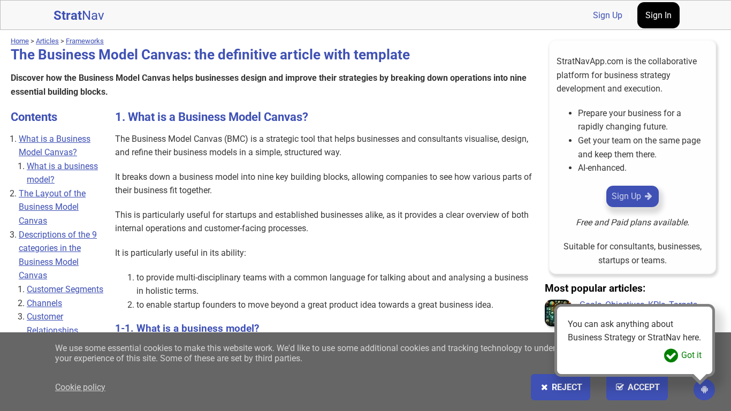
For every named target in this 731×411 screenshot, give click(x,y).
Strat (79, 15)
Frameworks (85, 41)
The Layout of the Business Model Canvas (52, 207)
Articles (47, 41)
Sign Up (607, 15)
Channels (44, 303)
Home (20, 41)
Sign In (658, 15)
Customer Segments (65, 289)
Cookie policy (80, 387)
